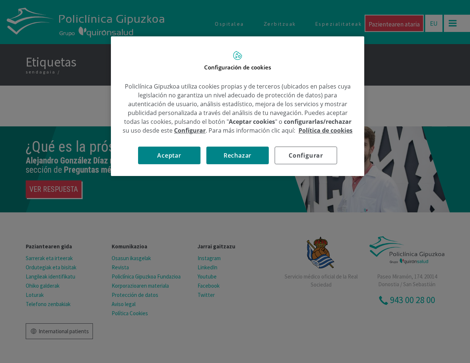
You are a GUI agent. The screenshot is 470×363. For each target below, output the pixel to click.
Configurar (306, 155)
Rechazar (238, 155)
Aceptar (169, 155)
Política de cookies (325, 130)
